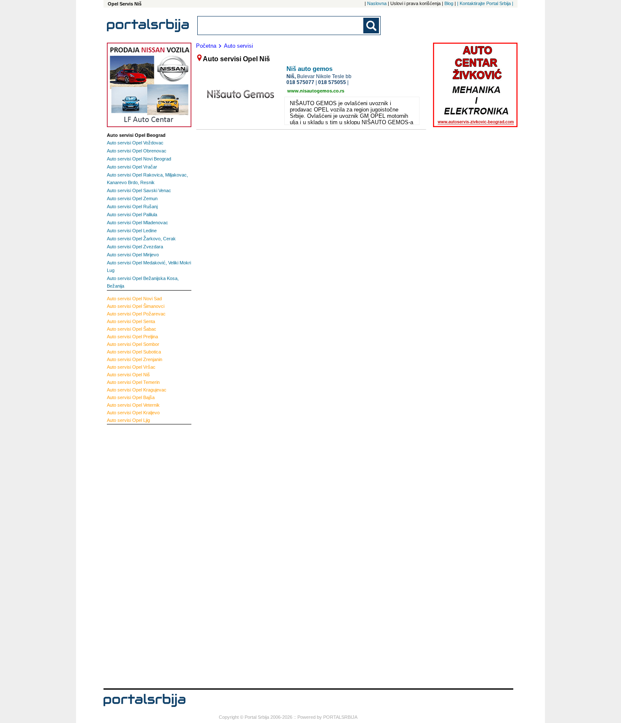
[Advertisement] (140, 555)
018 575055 (332, 82)
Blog (448, 3)
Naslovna (377, 3)
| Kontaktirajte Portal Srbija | (485, 3)
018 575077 (300, 82)
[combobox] (281, 25)
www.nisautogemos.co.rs (315, 90)
